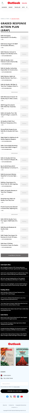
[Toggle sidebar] (4, 3)
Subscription (7, 375)
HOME (2, 18)
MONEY (11, 7)
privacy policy (17, 386)
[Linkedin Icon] (18, 396)
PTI (2, 39)
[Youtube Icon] (21, 396)
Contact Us (11, 405)
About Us (5, 405)
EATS (23, 7)
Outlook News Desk (6, 55)
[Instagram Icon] (14, 396)
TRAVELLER (17, 7)
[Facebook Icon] (7, 396)
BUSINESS (4, 7)
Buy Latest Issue (8, 378)
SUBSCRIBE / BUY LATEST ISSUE (14, 391)
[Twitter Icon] (11, 396)
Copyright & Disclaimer (21, 405)
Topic (7, 18)
